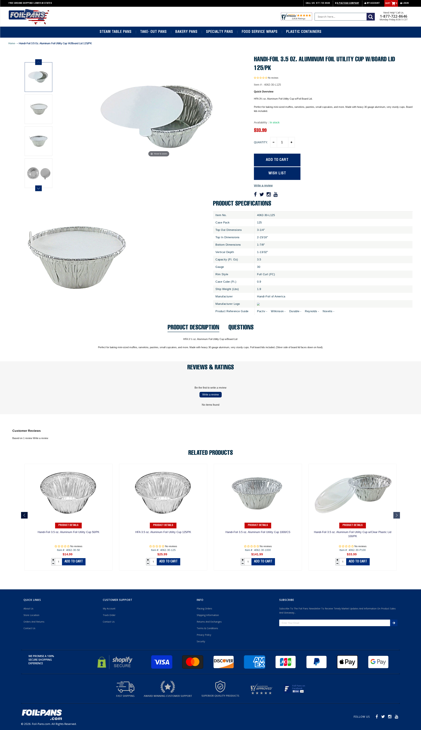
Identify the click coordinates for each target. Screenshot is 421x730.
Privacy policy (204, 634)
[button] (260, 78)
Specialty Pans (219, 32)
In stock (275, 122)
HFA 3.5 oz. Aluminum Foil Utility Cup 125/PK (163, 532)
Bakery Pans (186, 32)
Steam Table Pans (115, 32)
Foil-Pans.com (41, 724)
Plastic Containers (303, 32)
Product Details (68, 525)
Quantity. (261, 142)
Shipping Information (208, 615)
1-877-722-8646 (393, 16)
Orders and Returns (34, 621)
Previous (38, 62)
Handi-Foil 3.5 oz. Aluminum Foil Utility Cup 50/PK (68, 532)
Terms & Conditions (207, 628)
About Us (28, 608)
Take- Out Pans (153, 32)
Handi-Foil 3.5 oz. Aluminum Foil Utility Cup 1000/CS (257, 532)
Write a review (263, 185)
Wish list (277, 173)
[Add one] (291, 142)
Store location (31, 615)
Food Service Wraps (260, 32)
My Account (373, 3)
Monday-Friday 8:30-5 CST (394, 19)
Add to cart (74, 561)
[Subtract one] (273, 142)
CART (391, 3)
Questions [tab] (241, 328)
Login (405, 3)
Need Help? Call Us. (393, 12)
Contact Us (29, 628)
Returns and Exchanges (209, 621)
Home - (12, 43)
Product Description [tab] (193, 328)
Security (201, 641)
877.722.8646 (323, 3)
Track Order (109, 615)
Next (38, 188)
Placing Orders (204, 608)
